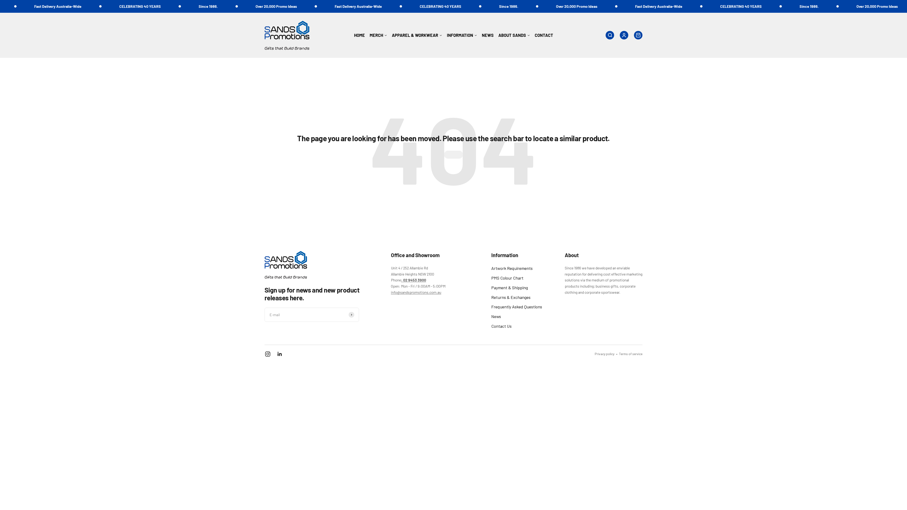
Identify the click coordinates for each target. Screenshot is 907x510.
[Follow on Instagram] (268, 354)
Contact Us (501, 326)
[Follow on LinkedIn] (280, 354)
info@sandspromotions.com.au (416, 292)
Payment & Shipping (509, 287)
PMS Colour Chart (507, 277)
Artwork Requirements (512, 268)
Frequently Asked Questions (516, 306)
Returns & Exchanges (511, 297)
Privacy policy (604, 354)
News (496, 316)
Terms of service (630, 354)
